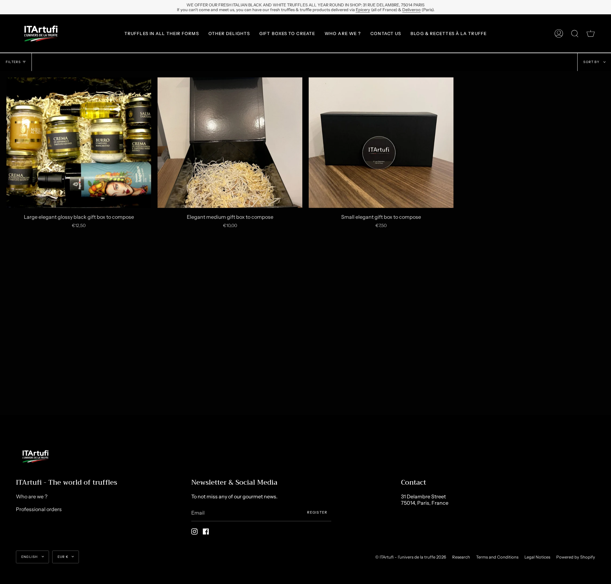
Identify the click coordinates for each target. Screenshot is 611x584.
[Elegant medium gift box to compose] (230, 142)
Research (461, 556)
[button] (162, 33)
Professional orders (39, 509)
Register (317, 512)
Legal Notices (537, 556)
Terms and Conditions (497, 556)
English (30, 557)
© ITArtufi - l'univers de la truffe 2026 (410, 556)
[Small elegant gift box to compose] (381, 142)
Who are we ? (31, 496)
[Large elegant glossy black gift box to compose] (78, 142)
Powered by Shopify (575, 556)
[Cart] (591, 33)
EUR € (63, 557)
